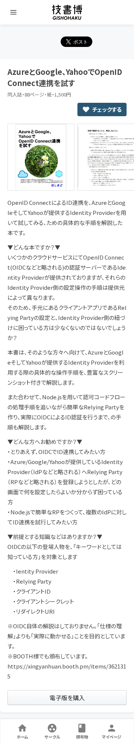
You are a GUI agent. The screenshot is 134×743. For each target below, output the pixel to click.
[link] (67, 697)
